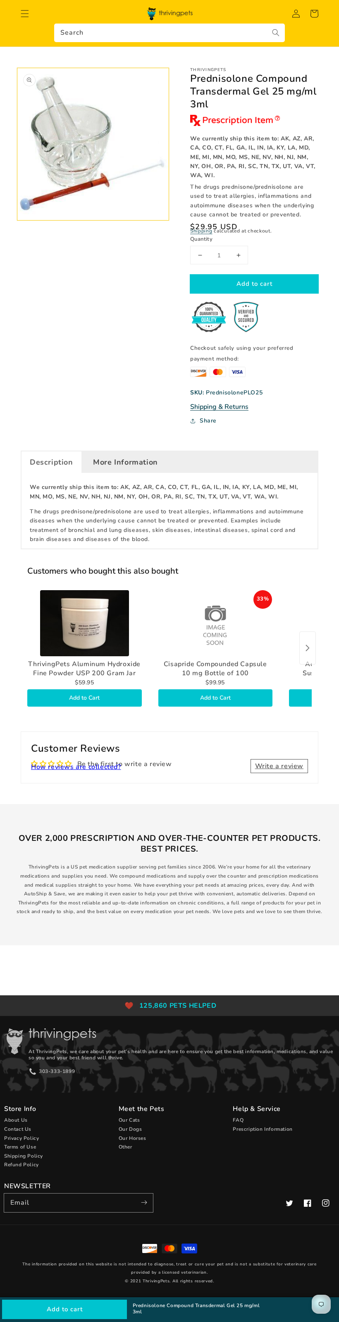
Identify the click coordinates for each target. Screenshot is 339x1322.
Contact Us (17, 1129)
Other (125, 1147)
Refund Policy (21, 1164)
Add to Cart (84, 698)
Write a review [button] (279, 766)
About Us (16, 1120)
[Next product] (307, 648)
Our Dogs (130, 1129)
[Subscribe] (144, 1203)
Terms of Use (20, 1147)
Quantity (201, 239)
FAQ (238, 1120)
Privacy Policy (21, 1138)
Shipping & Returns (219, 406)
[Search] (276, 33)
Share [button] (208, 421)
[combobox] (169, 33)
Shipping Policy (23, 1156)
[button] (25, 14)
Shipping (201, 231)
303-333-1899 (57, 1071)
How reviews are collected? (76, 766)
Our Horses (132, 1138)
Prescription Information (262, 1129)
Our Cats (129, 1120)
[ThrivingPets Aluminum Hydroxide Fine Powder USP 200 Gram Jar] (84, 623)
